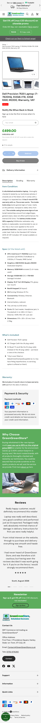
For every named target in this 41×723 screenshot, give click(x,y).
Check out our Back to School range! (20, 38)
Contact (9, 659)
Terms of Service (19, 717)
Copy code (26, 32)
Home (4, 44)
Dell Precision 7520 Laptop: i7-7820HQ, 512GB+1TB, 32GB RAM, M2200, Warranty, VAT (20, 47)
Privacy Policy (14, 715)
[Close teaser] (11, 712)
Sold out (28, 153)
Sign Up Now (20, 605)
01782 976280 (12, 652)
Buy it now (20, 161)
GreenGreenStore (13, 712)
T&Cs (30, 27)
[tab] (7, 180)
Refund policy (25, 715)
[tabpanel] (20, 285)
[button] (5, 716)
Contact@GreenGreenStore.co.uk (22, 647)
